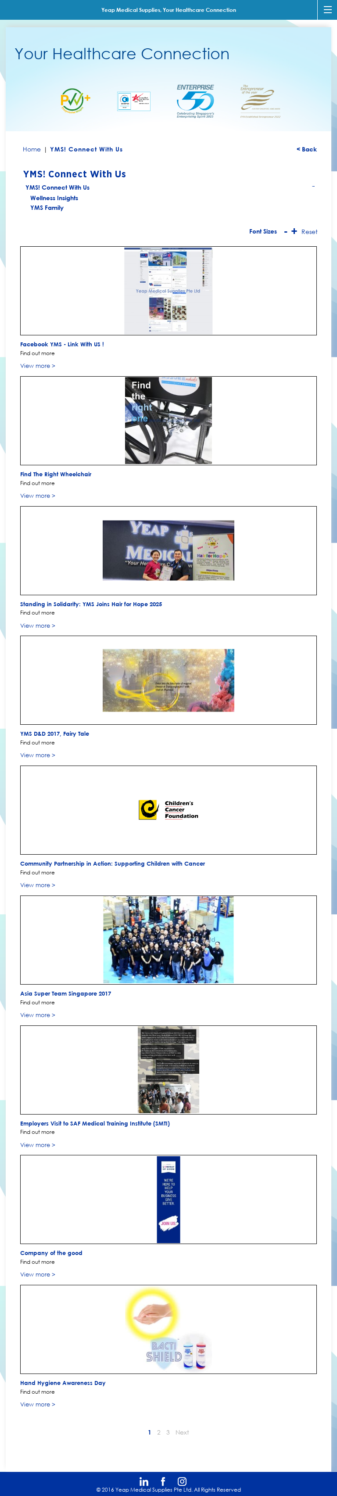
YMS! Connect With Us (170, 188)
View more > (37, 366)
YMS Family (47, 207)
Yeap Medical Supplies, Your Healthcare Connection (168, 9)
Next (182, 1432)
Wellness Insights (54, 197)
